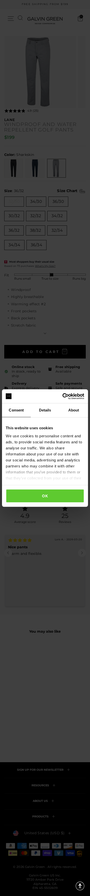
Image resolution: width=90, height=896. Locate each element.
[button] (80, 886)
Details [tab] (45, 410)
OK (45, 496)
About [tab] (73, 410)
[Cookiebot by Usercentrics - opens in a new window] (63, 396)
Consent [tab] (16, 410)
